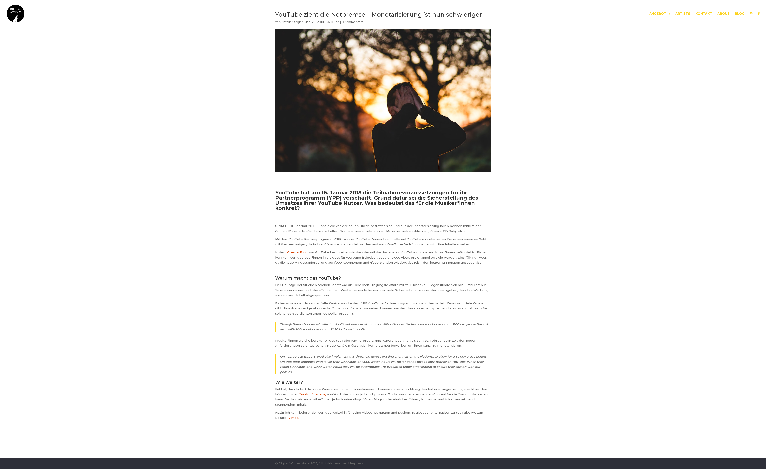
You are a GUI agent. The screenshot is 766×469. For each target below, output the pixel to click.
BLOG (740, 14)
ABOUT (723, 14)
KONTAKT (703, 14)
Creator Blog (297, 252)
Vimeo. (293, 418)
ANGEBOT (657, 14)
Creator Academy (312, 394)
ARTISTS (682, 14)
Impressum (359, 463)
